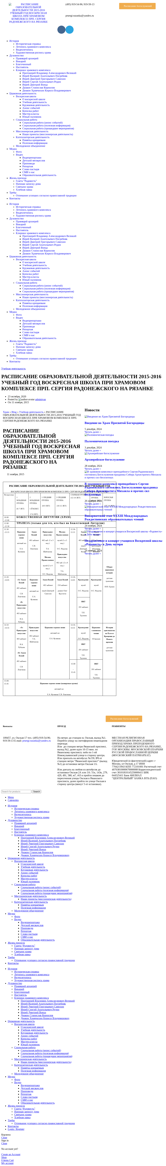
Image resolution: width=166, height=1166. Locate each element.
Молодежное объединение (30, 146)
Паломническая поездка (102, 441)
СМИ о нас (28, 172)
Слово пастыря (30, 169)
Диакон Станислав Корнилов (38, 87)
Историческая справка (28, 43)
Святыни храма (24, 186)
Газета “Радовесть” (26, 181)
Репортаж (27, 166)
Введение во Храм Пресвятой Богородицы (114, 423)
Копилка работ (30, 111)
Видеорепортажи (31, 157)
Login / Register (16, 1129)
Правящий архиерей (27, 58)
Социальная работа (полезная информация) (46, 125)
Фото (19, 151)
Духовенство (16, 55)
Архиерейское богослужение (104, 459)
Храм (6, 412)
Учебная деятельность (34, 102)
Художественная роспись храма (33, 52)
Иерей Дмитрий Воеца (35, 84)
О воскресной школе (33, 99)
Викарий (21, 61)
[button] (137, 6)
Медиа (13, 148)
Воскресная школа (26, 96)
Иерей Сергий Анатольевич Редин (41, 81)
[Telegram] (69, 30)
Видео (19, 154)
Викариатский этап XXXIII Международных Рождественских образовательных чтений (116, 517)
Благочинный (23, 64)
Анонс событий (31, 108)
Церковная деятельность (22, 93)
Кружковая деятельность (36, 105)
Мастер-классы (30, 113)
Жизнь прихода (17, 178)
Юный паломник (31, 116)
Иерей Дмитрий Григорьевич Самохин (44, 78)
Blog (14, 412)
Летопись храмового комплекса (33, 46)
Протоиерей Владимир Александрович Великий (49, 73)
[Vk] (61, 30)
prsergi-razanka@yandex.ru (36, 740)
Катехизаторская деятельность (32, 137)
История (14, 41)
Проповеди (28, 163)
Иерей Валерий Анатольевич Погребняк (44, 76)
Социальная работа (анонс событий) (42, 122)
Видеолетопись (24, 49)
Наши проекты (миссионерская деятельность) (47, 134)
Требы (12, 192)
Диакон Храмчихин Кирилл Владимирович (46, 90)
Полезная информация (34, 143)
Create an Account (10, 1154)
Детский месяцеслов (33, 160)
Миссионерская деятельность (32, 131)
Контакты (14, 198)
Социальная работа (26, 119)
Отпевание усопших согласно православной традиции (46, 195)
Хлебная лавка (24, 189)
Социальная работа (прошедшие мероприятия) (48, 128)
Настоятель (22, 67)
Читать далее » (93, 432)
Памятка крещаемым (33, 140)
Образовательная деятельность (39, 175)
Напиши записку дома (28, 183)
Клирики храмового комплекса (33, 70)
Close (4, 1137)
